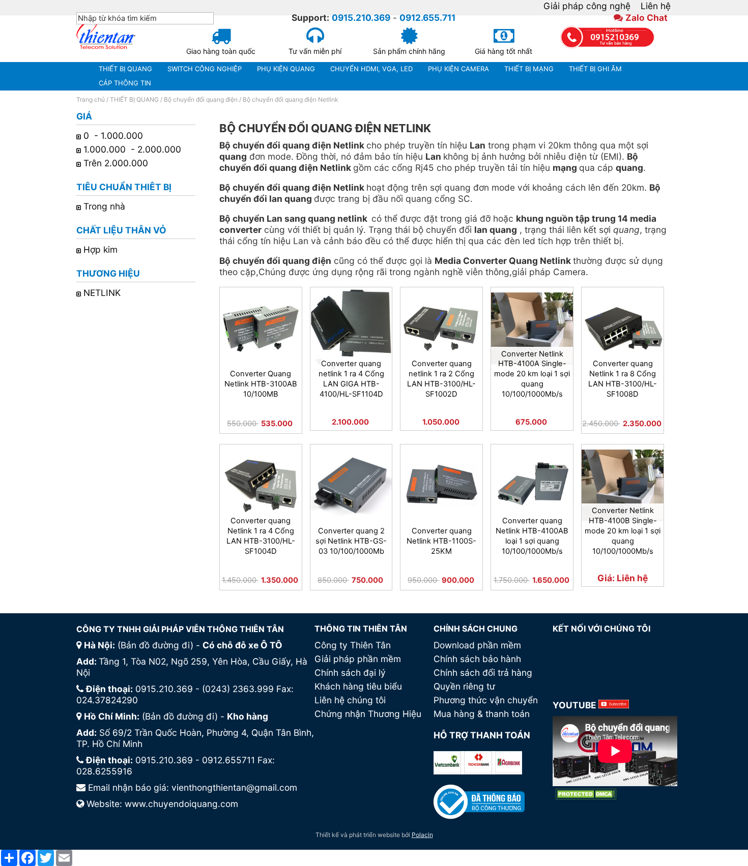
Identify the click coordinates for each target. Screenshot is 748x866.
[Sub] (613, 705)
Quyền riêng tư (464, 686)
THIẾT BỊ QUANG (134, 99)
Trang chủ (90, 99)
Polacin (422, 835)
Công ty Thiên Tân (352, 645)
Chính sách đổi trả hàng (483, 672)
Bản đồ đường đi (155, 645)
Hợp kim (100, 249)
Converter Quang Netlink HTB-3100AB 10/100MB (260, 384)
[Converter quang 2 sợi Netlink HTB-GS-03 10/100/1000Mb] (351, 485)
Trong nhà (104, 206)
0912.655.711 (427, 17)
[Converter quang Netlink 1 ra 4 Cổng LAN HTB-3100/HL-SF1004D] (261, 485)
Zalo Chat (646, 17)
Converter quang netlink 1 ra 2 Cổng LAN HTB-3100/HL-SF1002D (441, 378)
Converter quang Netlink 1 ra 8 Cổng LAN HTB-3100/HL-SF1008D (622, 378)
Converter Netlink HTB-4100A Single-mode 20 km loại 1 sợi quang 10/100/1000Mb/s (532, 374)
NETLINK (102, 292)
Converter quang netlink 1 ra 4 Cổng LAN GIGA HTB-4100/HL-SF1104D (351, 378)
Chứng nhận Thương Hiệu (367, 713)
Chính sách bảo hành (477, 658)
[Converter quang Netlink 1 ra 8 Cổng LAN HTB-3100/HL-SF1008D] (623, 328)
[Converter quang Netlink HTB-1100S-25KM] (441, 485)
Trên (117, 163)
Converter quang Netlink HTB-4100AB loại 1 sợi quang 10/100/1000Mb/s (532, 535)
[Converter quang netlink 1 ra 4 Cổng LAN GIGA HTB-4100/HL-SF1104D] (351, 328)
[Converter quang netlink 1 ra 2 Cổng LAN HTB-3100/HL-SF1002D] (441, 328)
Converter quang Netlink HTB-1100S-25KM (441, 541)
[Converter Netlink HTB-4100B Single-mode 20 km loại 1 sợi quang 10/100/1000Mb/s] (623, 485)
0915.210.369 (361, 17)
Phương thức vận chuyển (486, 700)
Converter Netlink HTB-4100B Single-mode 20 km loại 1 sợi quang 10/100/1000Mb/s (622, 530)
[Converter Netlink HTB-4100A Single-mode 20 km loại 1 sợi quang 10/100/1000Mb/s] (532, 328)
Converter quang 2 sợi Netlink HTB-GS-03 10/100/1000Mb (351, 541)
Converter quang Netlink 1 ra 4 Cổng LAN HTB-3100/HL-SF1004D (260, 535)
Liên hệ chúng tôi (350, 700)
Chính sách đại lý (350, 672)
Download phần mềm (477, 645)
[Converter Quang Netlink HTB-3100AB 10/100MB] (261, 328)
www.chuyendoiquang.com (181, 803)
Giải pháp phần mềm (357, 658)
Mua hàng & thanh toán (482, 713)
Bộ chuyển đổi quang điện (201, 99)
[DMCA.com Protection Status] (585, 794)
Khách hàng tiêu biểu (358, 686)
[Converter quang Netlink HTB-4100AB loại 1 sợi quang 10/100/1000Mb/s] (532, 485)
